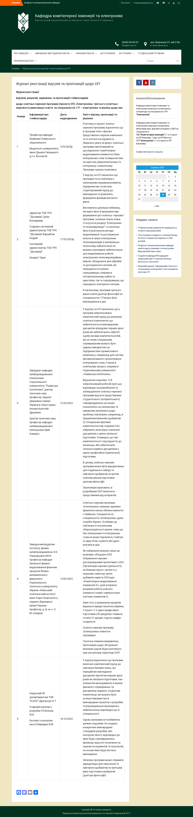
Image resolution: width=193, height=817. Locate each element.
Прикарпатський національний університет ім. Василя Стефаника (93, 813)
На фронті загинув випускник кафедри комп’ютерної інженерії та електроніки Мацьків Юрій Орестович (156, 248)
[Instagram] (178, 3)
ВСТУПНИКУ (125, 53)
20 (157, 190)
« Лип (156, 206)
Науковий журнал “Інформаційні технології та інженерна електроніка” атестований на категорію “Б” (158, 269)
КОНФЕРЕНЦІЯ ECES (24, 61)
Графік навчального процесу (149, 152)
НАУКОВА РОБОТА (85, 53)
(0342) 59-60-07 (130, 42)
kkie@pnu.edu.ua (129, 45)
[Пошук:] (164, 61)
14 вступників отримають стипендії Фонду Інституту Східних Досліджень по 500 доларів (157, 238)
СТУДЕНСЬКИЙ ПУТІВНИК (151, 53)
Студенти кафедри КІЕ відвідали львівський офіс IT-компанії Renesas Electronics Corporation (154, 259)
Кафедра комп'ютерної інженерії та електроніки (79, 16)
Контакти (125, 3)
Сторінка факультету (143, 3)
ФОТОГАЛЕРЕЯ (107, 53)
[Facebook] (168, 3)
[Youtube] (173, 3)
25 (145, 195)
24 (139, 195)
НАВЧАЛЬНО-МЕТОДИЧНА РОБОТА (52, 53)
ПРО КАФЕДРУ (21, 53)
